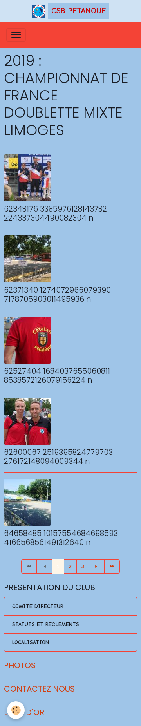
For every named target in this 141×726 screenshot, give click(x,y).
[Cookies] (16, 710)
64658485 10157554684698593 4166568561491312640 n (61, 538)
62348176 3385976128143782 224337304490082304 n (55, 213)
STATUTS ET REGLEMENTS (45, 624)
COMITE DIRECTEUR (37, 606)
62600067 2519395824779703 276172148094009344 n (58, 457)
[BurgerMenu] (16, 35)
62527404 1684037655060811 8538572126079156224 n (57, 376)
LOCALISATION (30, 642)
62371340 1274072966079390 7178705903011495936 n (57, 294)
